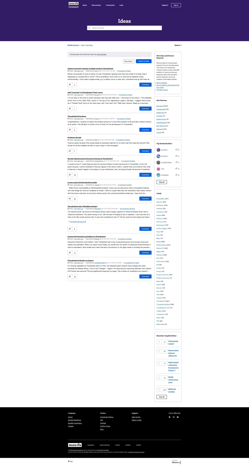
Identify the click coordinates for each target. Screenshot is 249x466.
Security (159, 288)
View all (161, 182)
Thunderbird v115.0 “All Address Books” (82, 206)
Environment (161, 225)
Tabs (158, 294)
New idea (160, 106)
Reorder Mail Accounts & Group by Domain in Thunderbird (90, 159)
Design (159, 215)
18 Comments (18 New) (127, 209)
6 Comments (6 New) (123, 140)
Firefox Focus (105, 426)
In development (162, 122)
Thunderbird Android (163, 304)
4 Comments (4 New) (124, 118)
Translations (160, 314)
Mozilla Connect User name (173, 379)
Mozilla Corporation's (77, 450)
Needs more (160, 112)
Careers (71, 426)
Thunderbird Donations (77, 116)
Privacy (159, 271)
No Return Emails (74, 137)
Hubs (158, 235)
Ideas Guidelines (162, 83)
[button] (70, 85)
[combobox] (124, 28)
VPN (158, 321)
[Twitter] (169, 417)
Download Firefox (106, 417)
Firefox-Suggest (162, 228)
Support (165, 5)
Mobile (159, 241)
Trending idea (161, 109)
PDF (158, 258)
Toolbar (159, 311)
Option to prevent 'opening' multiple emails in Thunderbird (90, 68)
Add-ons (159, 202)
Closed (159, 132)
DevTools (160, 222)
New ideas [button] (128, 61)
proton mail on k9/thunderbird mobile (82, 182)
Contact (138, 445)
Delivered (160, 129)
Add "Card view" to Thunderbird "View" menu (85, 92)
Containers (160, 212)
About (70, 417)
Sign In (176, 5)
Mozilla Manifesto (74, 420)
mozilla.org (91, 445)
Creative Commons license (136, 452)
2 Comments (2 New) (124, 71)
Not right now (78, 71)
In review (159, 116)
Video (158, 318)
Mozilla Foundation (75, 423)
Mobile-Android (162, 245)
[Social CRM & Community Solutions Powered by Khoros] (176, 462)
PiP (158, 265)
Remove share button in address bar (173, 353)
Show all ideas (101, 54)
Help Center (136, 417)
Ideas (85, 5)
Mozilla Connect (73, 5)
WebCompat (161, 324)
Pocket (159, 268)
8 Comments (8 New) (128, 161)
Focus (158, 232)
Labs (121, 5)
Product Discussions (163, 278)
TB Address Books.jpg (77, 222)
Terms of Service (105, 445)
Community (110, 5)
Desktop (159, 218)
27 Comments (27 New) (131, 263)
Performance (161, 261)
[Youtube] (178, 417)
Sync (158, 291)
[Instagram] (173, 417)
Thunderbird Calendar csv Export (80, 260)
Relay (158, 281)
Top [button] (71, 461)
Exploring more (161, 119)
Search (159, 284)
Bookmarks (160, 205)
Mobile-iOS (160, 248)
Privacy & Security (162, 275)
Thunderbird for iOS (163, 308)
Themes (159, 298)
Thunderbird (161, 301)
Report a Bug (136, 420)
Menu (158, 238)
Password (160, 255)
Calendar (159, 208)
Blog (101, 429)
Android (103, 423)
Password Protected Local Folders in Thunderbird (87, 236)
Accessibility (161, 199)
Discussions (96, 5)
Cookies (128, 445)
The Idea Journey (162, 90)
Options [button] (177, 45)
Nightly (159, 251)
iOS (101, 420)
